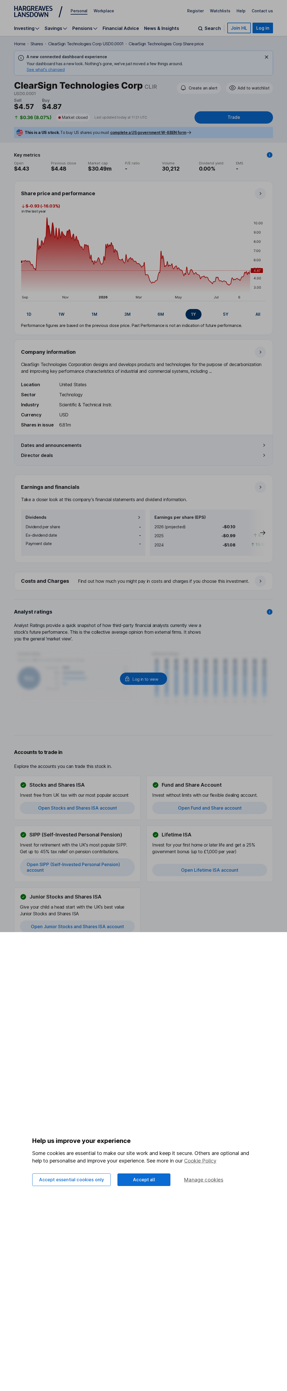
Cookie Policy (200, 1161)
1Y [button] (193, 314)
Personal (79, 10)
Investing (24, 28)
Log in (262, 28)
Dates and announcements (51, 445)
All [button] (258, 314)
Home (20, 43)
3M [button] (127, 314)
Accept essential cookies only (71, 1179)
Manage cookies (203, 1180)
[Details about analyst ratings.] (269, 612)
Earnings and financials (50, 487)
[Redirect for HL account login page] (143, 679)
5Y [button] (225, 314)
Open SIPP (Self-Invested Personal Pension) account (73, 867)
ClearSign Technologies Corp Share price (166, 43)
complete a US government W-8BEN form (148, 132)
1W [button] (61, 314)
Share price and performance (58, 193)
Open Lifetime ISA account (209, 870)
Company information (48, 352)
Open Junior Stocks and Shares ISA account (77, 926)
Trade (234, 117)
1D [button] (29, 314)
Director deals (37, 455)
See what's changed (46, 69)
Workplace (104, 10)
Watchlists (220, 10)
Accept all (144, 1179)
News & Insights (161, 28)
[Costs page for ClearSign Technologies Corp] (144, 581)
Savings (53, 28)
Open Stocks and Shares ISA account (77, 808)
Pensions (82, 28)
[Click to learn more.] (269, 155)
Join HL (239, 28)
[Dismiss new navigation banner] (266, 57)
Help (241, 10)
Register (195, 10)
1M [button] (94, 314)
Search (213, 28)
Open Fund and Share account (210, 808)
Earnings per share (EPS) (180, 517)
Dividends (36, 517)
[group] (143, 314)
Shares (37, 43)
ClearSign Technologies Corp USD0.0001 (86, 43)
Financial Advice (121, 28)
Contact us (262, 10)
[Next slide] (257, 533)
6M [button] (161, 314)
